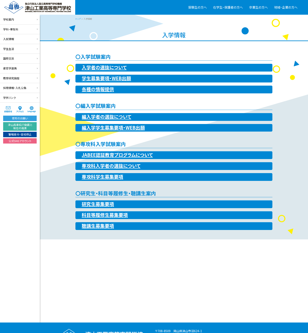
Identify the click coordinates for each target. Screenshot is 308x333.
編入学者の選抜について (106, 116)
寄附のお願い (20, 118)
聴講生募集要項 (98, 225)
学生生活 (8, 49)
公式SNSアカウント (20, 141)
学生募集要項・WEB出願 (106, 78)
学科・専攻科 (10, 29)
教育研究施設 (11, 78)
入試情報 (8, 39)
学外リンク (9, 98)
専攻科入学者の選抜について (111, 165)
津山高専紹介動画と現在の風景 (20, 126)
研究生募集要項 (98, 203)
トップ (78, 18)
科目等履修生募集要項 (105, 214)
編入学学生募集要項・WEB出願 (113, 127)
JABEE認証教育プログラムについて (117, 154)
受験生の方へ (197, 7)
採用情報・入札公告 (14, 88)
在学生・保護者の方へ (228, 7)
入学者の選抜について (104, 67)
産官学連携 (10, 68)
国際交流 (8, 58)
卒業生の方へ (258, 7)
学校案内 (8, 19)
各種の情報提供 (98, 89)
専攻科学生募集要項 (102, 176)
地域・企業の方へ (286, 7)
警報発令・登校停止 (20, 134)
